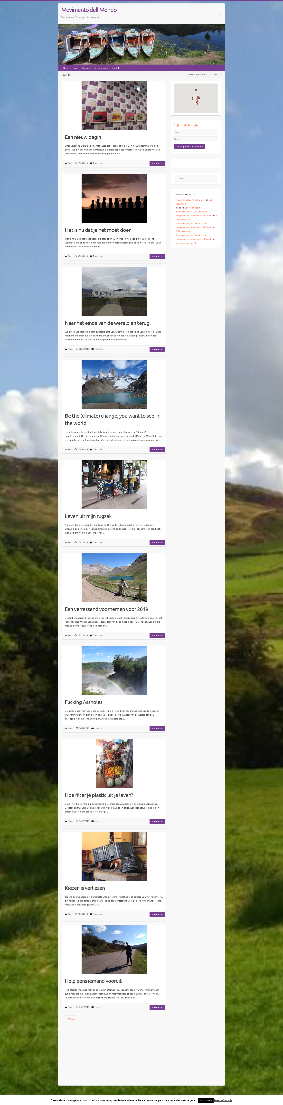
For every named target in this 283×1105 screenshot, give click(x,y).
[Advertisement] (196, 272)
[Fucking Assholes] (114, 670)
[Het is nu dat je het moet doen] (114, 198)
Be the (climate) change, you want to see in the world (112, 419)
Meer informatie (223, 1100)
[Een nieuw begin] (114, 105)
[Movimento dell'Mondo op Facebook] (219, 14)
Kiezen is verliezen (85, 888)
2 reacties (97, 163)
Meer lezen (157, 163)
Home (66, 68)
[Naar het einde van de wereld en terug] (114, 291)
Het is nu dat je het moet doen (98, 230)
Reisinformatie (101, 68)
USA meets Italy (184, 231)
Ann (70, 163)
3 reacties (97, 542)
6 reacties (97, 635)
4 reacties (98, 349)
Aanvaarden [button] (206, 1100)
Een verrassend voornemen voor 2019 (106, 609)
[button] (196, 90)
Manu (70, 349)
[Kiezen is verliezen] (114, 856)
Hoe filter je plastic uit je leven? (99, 795)
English (116, 68)
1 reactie (98, 728)
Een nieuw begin (83, 137)
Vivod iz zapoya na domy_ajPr (190, 200)
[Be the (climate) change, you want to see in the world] (114, 384)
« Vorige (70, 1019)
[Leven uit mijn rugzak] (114, 484)
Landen (86, 68)
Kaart (75, 68)
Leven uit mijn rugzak (88, 516)
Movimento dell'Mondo (89, 9)
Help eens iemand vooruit (93, 981)
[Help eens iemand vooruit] (114, 949)
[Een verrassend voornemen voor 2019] (114, 577)
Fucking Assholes (83, 702)
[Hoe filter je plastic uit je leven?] (114, 763)
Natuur (215, 74)
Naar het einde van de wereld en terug (107, 323)
